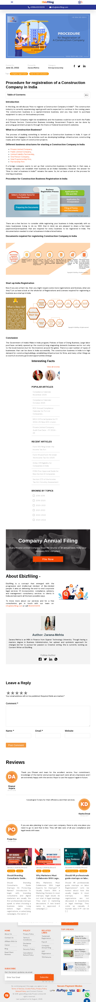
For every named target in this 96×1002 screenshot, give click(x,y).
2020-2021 (40, 505)
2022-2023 (41, 515)
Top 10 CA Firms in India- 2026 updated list (81, 939)
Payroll (44, 942)
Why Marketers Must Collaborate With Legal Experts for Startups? (47, 877)
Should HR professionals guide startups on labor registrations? (77, 877)
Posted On (10, 65)
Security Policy (29, 949)
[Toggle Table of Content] (85, 95)
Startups (46, 871)
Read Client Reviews (9, 953)
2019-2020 (41, 500)
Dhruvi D (24, 868)
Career (7, 945)
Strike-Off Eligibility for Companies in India (42, 464)
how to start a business (39, 74)
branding (11, 871)
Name (10, 731)
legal (38, 871)
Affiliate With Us (11, 941)
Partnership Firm (17, 161)
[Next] (58, 375)
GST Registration (46, 952)
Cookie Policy (30, 989)
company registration (19, 74)
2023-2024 (41, 520)
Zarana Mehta (33, 68)
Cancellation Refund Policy (28, 954)
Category (52, 65)
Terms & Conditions (27, 939)
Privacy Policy (28, 934)
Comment (12, 703)
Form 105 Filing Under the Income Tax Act (43, 448)
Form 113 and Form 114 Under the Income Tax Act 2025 (45, 456)
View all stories (53, 367)
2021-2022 (40, 510)
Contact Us (9, 938)
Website (69, 731)
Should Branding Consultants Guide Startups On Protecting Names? (18, 877)
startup (19, 871)
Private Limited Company (21, 149)
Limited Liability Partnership (22, 154)
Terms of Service (17, 989)
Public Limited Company (21, 152)
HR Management (71, 871)
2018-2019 (40, 495)
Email (39, 731)
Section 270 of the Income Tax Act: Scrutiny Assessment (45, 480)
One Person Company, (20, 156)
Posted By (32, 65)
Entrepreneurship (55, 68)
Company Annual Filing (46, 947)
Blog (6, 949)
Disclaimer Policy (27, 944)
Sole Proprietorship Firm (21, 159)
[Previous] (34, 375)
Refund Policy (21, 991)
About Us (8, 934)
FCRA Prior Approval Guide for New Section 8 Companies (46, 472)
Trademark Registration (46, 937)
